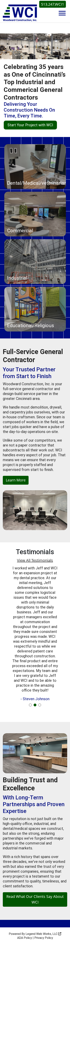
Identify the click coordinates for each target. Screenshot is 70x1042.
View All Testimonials (35, 560)
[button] (30, 705)
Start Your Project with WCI (30, 125)
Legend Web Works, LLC (42, 934)
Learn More (16, 480)
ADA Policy (24, 938)
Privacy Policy (43, 938)
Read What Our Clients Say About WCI (35, 899)
